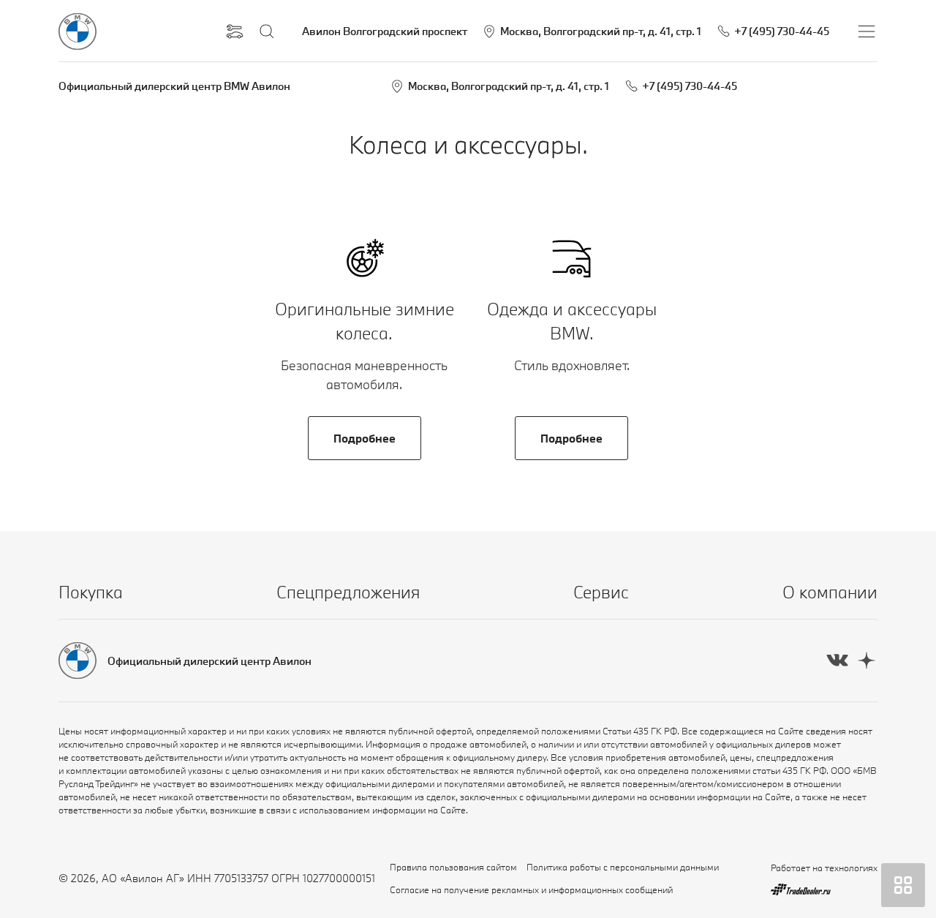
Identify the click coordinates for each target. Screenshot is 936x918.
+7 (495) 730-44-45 (689, 86)
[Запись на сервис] (235, 31)
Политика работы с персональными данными (622, 867)
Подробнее (364, 438)
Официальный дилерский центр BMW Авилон (174, 86)
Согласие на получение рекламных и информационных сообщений (531, 889)
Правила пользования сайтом (453, 867)
